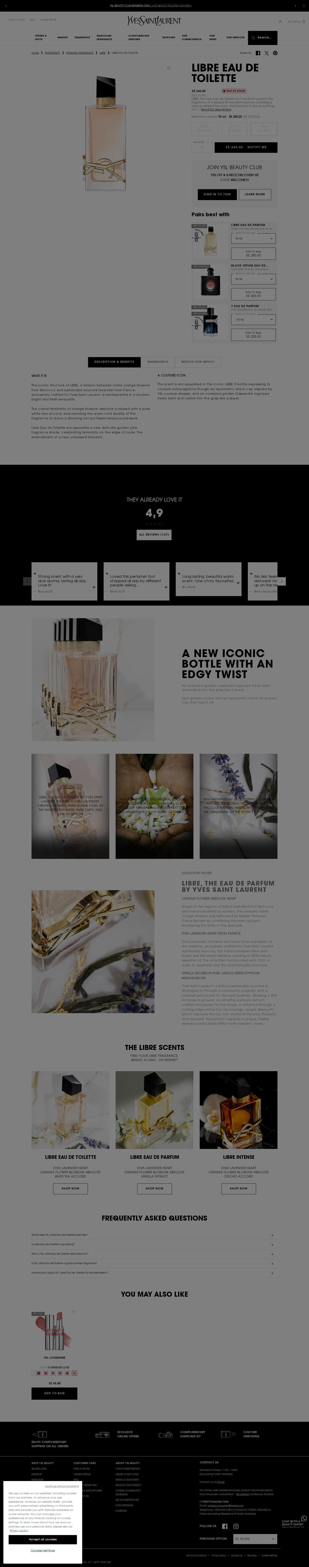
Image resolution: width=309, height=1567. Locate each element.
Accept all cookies (43, 1539)
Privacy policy (19, 1530)
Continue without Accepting (62, 1486)
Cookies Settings (43, 1550)
